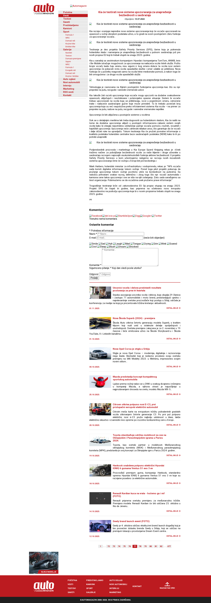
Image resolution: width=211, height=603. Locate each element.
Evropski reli (70, 70)
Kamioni (67, 28)
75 (124, 546)
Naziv (93, 233)
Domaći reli (70, 41)
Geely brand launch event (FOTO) (131, 521)
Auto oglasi (69, 79)
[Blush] (111, 246)
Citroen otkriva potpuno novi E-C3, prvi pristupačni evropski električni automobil (135, 406)
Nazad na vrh (167, 588)
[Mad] (126, 243)
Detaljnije (172, 308)
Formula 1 (69, 35)
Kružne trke (70, 44)
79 (145, 546)
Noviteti (68, 53)
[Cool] (93, 246)
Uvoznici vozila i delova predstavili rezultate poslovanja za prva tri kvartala (137, 289)
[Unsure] (121, 246)
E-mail (92, 237)
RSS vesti (68, 92)
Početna (67, 12)
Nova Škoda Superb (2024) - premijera (134, 318)
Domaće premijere (73, 59)
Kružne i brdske (71, 76)
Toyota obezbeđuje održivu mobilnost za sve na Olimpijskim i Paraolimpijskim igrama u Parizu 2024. (139, 438)
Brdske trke (70, 47)
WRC (67, 38)
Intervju (67, 85)
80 (151, 546)
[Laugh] (117, 243)
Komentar (95, 265)
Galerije (67, 49)
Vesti (66, 15)
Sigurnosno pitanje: (100, 268)
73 (114, 546)
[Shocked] (132, 246)
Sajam (68, 61)
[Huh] (109, 243)
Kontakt (67, 95)
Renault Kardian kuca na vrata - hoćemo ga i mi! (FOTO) (139, 495)
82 (161, 546)
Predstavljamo (71, 25)
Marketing (68, 88)
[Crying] (146, 243)
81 (156, 546)
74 (119, 546)
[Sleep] (101, 246)
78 (140, 546)
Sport (66, 31)
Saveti (66, 22)
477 (169, 546)
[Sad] (102, 243)
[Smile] (93, 243)
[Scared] (172, 243)
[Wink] (162, 243)
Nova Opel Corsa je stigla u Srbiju (131, 349)
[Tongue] (136, 243)
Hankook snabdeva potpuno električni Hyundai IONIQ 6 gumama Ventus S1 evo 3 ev (138, 467)
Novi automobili (71, 82)
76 (130, 546)
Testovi (67, 18)
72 (109, 546)
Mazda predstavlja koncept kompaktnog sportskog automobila (135, 378)
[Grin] (154, 243)
